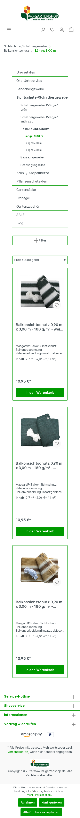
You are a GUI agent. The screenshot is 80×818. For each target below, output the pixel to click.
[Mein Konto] (61, 29)
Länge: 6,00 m (33, 149)
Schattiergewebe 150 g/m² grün (39, 107)
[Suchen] (43, 29)
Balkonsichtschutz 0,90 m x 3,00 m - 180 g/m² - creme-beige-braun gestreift (39, 604)
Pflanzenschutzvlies (31, 181)
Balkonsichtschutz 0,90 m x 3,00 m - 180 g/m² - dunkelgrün (39, 465)
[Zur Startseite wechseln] (40, 13)
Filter (42, 240)
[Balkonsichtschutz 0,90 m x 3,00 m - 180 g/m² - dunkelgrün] (40, 430)
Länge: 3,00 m (34, 136)
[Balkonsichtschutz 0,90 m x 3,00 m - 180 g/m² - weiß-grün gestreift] (40, 292)
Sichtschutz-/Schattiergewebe (42, 97)
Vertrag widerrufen (20, 724)
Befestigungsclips (33, 165)
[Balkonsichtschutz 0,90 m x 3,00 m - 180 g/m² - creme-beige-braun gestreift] (40, 569)
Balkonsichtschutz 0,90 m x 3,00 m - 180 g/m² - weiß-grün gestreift (40, 327)
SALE (20, 215)
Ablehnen (28, 802)
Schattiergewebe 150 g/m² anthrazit (39, 119)
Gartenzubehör (27, 206)
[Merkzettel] (52, 29)
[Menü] (9, 29)
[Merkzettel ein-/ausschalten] (57, 305)
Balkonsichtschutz (35, 129)
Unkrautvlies (25, 72)
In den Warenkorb (40, 393)
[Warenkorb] (71, 29)
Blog (19, 223)
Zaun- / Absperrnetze (32, 173)
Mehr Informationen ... (40, 794)
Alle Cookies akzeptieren (41, 812)
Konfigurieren (52, 802)
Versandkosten (18, 751)
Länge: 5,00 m (33, 143)
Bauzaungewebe (32, 157)
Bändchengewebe (30, 89)
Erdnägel (23, 198)
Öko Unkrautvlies (29, 81)
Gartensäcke (26, 190)
